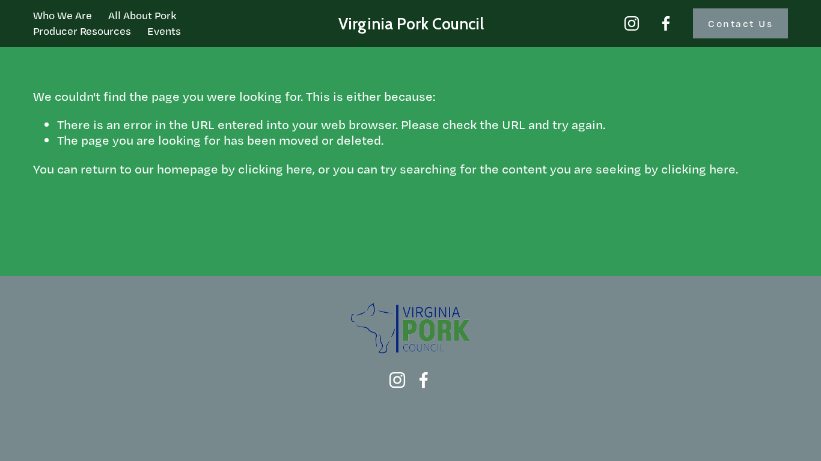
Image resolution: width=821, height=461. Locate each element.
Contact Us (740, 23)
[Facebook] (666, 23)
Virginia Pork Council (411, 24)
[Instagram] (632, 23)
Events (164, 30)
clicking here (275, 168)
